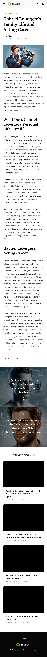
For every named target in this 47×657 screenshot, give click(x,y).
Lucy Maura (8, 36)
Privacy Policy (24, 639)
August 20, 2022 (12, 581)
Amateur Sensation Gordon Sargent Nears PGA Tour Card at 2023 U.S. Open (23, 494)
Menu (4, 4)
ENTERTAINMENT (10, 14)
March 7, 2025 (11, 540)
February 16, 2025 (12, 622)
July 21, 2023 (10, 499)
